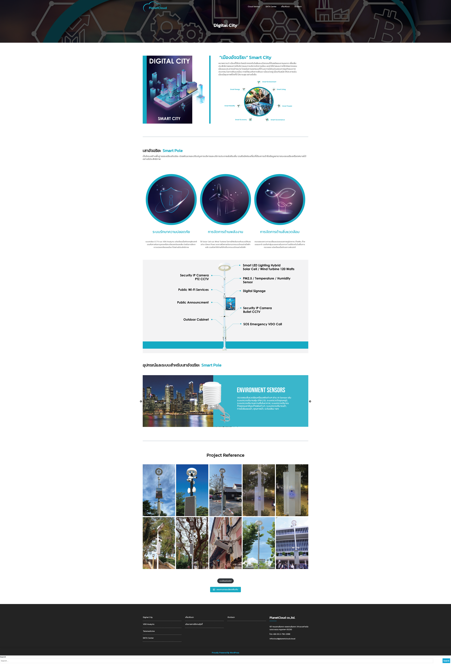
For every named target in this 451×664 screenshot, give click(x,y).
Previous (141, 401)
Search (3, 656)
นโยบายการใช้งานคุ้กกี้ (194, 624)
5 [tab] (230, 427)
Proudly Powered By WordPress (225, 652)
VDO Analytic (148, 624)
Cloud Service (254, 6)
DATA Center (271, 6)
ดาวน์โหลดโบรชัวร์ (225, 581)
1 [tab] (216, 427)
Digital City (148, 617)
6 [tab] (234, 427)
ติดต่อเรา (298, 6)
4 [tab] (227, 427)
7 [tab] (237, 427)
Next (310, 401)
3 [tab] (223, 427)
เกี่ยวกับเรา (285, 6)
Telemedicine (149, 631)
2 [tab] (220, 427)
